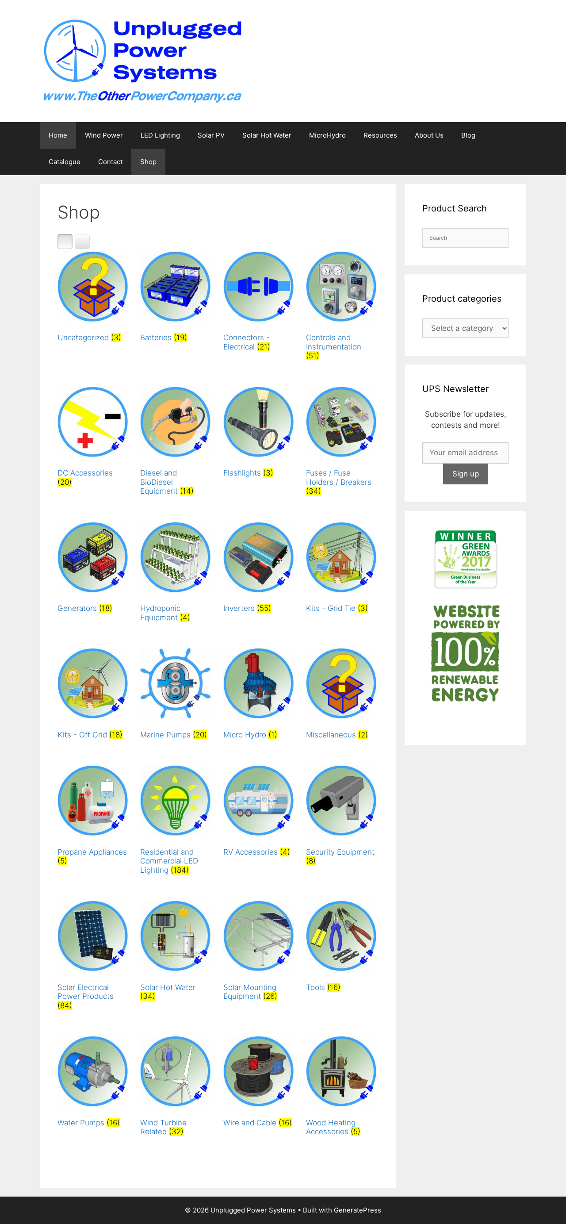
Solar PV (211, 135)
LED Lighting (160, 135)
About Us (429, 135)
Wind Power (104, 135)
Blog (468, 135)
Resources (380, 135)
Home (58, 135)
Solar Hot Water (266, 135)
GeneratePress (357, 1210)
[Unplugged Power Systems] (141, 60)
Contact (110, 161)
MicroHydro (327, 135)
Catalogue (64, 161)
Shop (148, 161)
